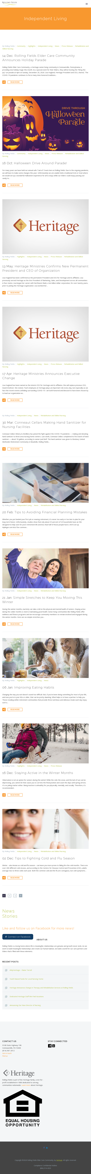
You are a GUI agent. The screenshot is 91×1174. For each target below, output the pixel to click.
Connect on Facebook (17, 937)
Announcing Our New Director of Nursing (25, 1005)
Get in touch (7, 1053)
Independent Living (45, 46)
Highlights (32, 46)
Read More (15, 82)
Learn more (26, 1085)
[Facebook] (44, 1148)
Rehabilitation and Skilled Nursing (53, 415)
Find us (5, 1056)
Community (21, 46)
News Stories (10, 913)
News (57, 46)
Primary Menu (87, 4)
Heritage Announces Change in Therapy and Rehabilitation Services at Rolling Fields (41, 988)
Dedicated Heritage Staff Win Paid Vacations (27, 996)
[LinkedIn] (47, 1148)
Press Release (67, 46)
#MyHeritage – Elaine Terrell (21, 970)
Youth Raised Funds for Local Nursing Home (26, 979)
